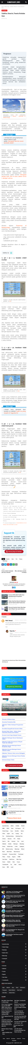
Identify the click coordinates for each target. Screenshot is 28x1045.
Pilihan (3, 856)
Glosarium (10, 838)
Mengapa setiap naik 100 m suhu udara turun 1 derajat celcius (14, 176)
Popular (6, 782)
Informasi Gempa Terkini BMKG (18, 1025)
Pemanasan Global (12, 854)
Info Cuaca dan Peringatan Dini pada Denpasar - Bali (20, 1022)
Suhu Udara (4, 992)
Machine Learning (9, 849)
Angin (3, 987)
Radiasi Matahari (12, 990)
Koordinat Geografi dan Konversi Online (12, 728)
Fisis (16, 559)
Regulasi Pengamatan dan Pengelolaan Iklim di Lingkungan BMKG (7, 1012)
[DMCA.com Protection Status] (14, 779)
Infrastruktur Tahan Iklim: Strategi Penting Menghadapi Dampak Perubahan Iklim (14, 911)
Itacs (18, 841)
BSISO (8, 828)
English (8, 833)
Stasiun (3, 862)
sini (10, 301)
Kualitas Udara (10, 846)
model (12, 867)
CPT (23, 828)
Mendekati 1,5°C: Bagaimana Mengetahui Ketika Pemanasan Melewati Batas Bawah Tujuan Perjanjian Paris (15, 906)
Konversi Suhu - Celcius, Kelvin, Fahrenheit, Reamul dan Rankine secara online (17, 786)
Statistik (8, 862)
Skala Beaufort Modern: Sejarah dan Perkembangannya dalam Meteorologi (13, 920)
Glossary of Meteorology (8, 719)
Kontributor (14, 1040)
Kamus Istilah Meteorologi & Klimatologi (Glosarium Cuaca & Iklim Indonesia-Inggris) (14, 707)
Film (21, 833)
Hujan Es (4, 841)
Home (3, 6)
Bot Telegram (18, 828)
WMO (8, 867)
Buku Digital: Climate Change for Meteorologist (7, 1001)
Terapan (18, 862)
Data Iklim (17, 831)
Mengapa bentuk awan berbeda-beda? (14, 142)
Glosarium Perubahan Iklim (8, 722)
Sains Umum (4, 859)
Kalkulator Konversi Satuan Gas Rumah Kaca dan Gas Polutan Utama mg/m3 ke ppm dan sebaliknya (15, 897)
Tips (11, 864)
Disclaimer (13, 1038)
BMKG (3, 828)
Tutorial (19, 864)
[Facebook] (13, 587)
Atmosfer (8, 559)
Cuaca (11, 831)
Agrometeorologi (5, 825)
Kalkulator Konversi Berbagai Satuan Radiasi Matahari (13, 756)
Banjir (12, 828)
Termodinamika (5, 864)
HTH (14, 838)
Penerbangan (20, 854)
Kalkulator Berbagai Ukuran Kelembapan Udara (12, 738)
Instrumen (13, 841)
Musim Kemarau (17, 851)
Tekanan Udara (12, 992)
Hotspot (18, 838)
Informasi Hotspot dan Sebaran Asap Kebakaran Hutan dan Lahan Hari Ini (19, 1012)
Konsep (20, 559)
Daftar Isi (6, 253)
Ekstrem (22, 831)
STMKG (19, 856)
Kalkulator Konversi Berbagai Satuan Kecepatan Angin (11, 746)
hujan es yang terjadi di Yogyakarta (15, 412)
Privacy (23, 1038)
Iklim (8, 841)
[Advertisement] (14, 35)
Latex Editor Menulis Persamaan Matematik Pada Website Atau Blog (19, 1030)
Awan (13, 559)
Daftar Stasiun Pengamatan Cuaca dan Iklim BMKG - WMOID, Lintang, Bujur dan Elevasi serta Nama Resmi (7, 1006)
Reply (6, 626)
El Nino (3, 833)
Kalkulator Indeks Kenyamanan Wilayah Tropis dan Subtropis (12, 742)
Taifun (13, 862)
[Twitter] (15, 587)
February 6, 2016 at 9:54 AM (20, 632)
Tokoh (15, 864)
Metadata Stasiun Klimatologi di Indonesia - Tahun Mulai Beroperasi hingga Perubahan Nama (20, 1006)
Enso (13, 833)
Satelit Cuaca (11, 859)
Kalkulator (4, 843)
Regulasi (13, 856)
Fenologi (17, 833)
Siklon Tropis (18, 859)
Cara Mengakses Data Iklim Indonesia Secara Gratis (17, 805)
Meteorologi (7, 6)
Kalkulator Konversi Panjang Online (7, 1029)
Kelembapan (22, 987)
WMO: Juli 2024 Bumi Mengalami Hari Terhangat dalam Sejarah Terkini (15, 925)
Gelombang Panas (19, 836)
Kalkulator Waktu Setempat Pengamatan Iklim (12, 725)
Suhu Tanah (19, 990)
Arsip (14, 782)
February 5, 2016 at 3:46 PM (20, 620)
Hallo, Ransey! (9, 620)
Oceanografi (4, 854)
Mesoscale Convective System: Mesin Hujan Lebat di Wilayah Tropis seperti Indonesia (17, 608)
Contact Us (19, 1038)
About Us (8, 1038)
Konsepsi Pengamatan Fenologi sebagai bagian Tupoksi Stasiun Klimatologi (16, 799)
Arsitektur (17, 825)
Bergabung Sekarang (14, 686)
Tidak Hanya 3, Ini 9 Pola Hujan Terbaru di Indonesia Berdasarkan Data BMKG (14, 892)
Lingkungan (22, 846)
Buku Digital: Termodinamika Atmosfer (20, 1001)
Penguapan (4, 990)
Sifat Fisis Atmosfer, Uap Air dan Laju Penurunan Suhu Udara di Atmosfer (16, 793)
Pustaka (8, 856)
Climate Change (5, 831)
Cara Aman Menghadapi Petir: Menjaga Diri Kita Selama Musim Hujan (15, 930)
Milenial (22, 849)
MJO (3, 849)
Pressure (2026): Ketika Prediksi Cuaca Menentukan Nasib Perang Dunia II (16, 595)
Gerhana (4, 838)
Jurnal (22, 841)
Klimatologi (22, 843)
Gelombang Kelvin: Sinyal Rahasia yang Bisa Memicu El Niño (14, 935)
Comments (22, 782)
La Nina (16, 846)
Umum (3, 867)
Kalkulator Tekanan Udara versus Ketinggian (13, 753)
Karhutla (9, 843)
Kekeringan (15, 843)
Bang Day (5, 18)
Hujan (17, 987)
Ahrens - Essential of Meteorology (14, 116)
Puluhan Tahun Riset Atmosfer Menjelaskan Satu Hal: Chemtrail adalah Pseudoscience (17, 601)
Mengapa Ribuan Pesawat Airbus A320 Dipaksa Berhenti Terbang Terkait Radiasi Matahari (15, 916)
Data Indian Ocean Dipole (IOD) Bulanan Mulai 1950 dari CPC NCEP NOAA (20, 1017)
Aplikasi (12, 825)
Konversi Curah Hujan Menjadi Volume (11, 735)
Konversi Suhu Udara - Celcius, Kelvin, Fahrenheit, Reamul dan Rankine (11, 732)
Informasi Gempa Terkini (8, 759)
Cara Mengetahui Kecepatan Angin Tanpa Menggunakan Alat (16, 811)
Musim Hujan (9, 851)
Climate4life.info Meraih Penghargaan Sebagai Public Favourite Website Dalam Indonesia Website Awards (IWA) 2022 (7, 1023)
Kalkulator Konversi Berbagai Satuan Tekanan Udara (11, 750)
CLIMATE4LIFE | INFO (13, 2)
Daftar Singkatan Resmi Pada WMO (7, 1017)
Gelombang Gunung (10, 836)
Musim (3, 851)
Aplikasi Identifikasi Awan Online (7, 1033)
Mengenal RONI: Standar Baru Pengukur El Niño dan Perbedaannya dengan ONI (15, 901)
